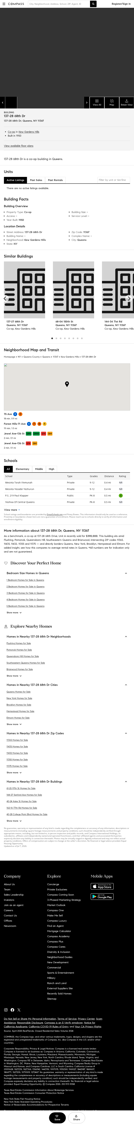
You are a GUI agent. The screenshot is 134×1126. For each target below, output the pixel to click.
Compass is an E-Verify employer (63, 1022)
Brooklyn (91, 543)
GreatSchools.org (55, 514)
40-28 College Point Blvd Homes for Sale (27, 814)
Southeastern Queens (59, 539)
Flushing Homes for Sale (19, 643)
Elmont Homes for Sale (18, 717)
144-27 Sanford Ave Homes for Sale (24, 794)
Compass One (55, 910)
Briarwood (83, 539)
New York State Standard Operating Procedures (28, 1101)
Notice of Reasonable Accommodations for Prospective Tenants (36, 1104)
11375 (33, 543)
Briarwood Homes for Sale (20, 669)
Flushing (8, 539)
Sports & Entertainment (60, 972)
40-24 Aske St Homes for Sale (22, 801)
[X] (20, 1009)
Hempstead (104, 543)
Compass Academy (58, 936)
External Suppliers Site (60, 988)
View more (10, 509)
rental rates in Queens (74, 547)
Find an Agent (55, 925)
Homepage (9, 356)
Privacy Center (86, 1018)
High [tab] (51, 469)
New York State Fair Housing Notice (22, 1099)
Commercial (54, 967)
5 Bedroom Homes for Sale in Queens (25, 606)
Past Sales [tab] (36, 180)
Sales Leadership (14, 894)
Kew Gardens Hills (29, 131)
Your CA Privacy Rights (88, 1026)
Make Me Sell (55, 915)
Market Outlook (56, 905)
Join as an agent (13, 905)
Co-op (11, 131)
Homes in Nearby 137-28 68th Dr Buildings (34, 781)
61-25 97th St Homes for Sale (21, 788)
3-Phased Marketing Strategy (64, 899)
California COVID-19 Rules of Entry (48, 1026)
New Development (57, 962)
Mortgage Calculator (59, 931)
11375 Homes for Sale (17, 766)
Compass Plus (55, 941)
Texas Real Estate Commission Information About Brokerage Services (39, 1090)
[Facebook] (13, 1009)
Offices (8, 920)
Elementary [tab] (22, 469)
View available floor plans (18, 145)
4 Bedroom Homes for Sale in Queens (26, 599)
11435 (7, 543)
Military (51, 977)
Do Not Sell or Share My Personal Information (30, 1018)
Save (57, 1119)
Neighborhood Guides (59, 957)
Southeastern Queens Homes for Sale (26, 662)
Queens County (32, 356)
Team (7, 889)
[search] (93, 4)
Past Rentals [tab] (55, 180)
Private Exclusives (57, 889)
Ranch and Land (56, 983)
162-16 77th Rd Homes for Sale (22, 807)
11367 (55, 356)
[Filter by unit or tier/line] (113, 180)
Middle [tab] (39, 469)
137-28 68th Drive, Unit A (51, 536)
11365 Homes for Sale (17, 740)
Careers (8, 910)
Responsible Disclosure (30, 1022)
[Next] (128, 298)
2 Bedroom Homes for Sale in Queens (25, 586)
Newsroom (10, 925)
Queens (46, 356)
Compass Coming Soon (60, 894)
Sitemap (51, 998)
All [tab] (8, 469)
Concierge (53, 884)
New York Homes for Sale (19, 698)
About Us (9, 884)
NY (19, 356)
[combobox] (59, 4)
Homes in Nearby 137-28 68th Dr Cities (32, 685)
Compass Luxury (57, 920)
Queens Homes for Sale (19, 691)
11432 (14, 543)
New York (79, 543)
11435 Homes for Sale (17, 746)
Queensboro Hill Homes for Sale (23, 656)
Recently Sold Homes (59, 993)
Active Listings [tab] (15, 180)
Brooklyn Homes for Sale (19, 704)
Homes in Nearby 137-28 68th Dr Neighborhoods (39, 636)
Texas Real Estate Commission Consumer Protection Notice (34, 1093)
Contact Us (10, 915)
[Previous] (5, 298)
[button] (4, 4)
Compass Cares (56, 946)
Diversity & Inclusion (58, 951)
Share (76, 1119)
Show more (12, 612)
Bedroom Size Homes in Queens (28, 573)
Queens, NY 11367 (33, 120)
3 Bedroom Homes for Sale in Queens (26, 593)
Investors (9, 899)
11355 (21, 543)
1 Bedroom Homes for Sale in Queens (25, 580)
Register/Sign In (121, 3)
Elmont (121, 543)
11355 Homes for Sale (17, 759)
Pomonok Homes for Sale (19, 649)
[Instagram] (7, 1009)
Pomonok (20, 539)
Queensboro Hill (35, 539)
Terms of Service (67, 1018)
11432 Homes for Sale (17, 753)
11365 (120, 539)
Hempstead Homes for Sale (20, 711)
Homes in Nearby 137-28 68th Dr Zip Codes (35, 733)
